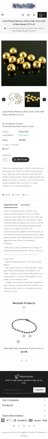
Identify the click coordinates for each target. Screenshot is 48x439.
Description (10, 204)
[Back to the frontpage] (5, 28)
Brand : (5, 131)
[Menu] (2, 15)
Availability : (8, 135)
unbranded (23, 131)
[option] (32, 99)
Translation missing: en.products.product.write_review (18, 125)
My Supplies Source (26, 432)
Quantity (6, 155)
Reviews (25, 204)
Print (6, 149)
